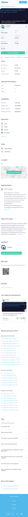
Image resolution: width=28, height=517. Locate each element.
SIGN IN (23, 2)
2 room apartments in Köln (9, 350)
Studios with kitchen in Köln (9, 396)
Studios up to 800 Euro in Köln (10, 407)
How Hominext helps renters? (10, 489)
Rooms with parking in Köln (9, 375)
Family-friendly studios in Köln (10, 400)
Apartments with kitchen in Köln (10, 341)
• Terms (14, 501)
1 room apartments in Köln (9, 348)
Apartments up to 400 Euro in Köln (11, 357)
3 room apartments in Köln (9, 353)
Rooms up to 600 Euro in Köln (10, 380)
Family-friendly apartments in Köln (11, 346)
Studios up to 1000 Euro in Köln (10, 410)
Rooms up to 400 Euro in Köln (10, 378)
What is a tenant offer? (6, 432)
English (8, 514)
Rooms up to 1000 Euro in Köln (10, 385)
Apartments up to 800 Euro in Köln (11, 362)
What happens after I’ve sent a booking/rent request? (12, 457)
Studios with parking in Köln (9, 398)
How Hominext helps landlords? (11, 486)
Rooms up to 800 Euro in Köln (10, 382)
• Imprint (14, 508)
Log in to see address (14, 172)
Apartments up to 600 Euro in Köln (11, 360)
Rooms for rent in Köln (8, 373)
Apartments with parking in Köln (11, 343)
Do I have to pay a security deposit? (9, 463)
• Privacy (14, 504)
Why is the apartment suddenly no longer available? (11, 470)
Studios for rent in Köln (8, 393)
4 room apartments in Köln (9, 355)
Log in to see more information (11, 253)
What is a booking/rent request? (9, 444)
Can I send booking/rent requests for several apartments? (12, 450)
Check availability (13, 53)
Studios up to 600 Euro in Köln (10, 405)
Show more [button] (4, 136)
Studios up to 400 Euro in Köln (10, 403)
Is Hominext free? (5, 426)
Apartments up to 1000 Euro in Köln (11, 364)
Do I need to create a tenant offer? (9, 438)
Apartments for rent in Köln (9, 338)
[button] (4, 307)
